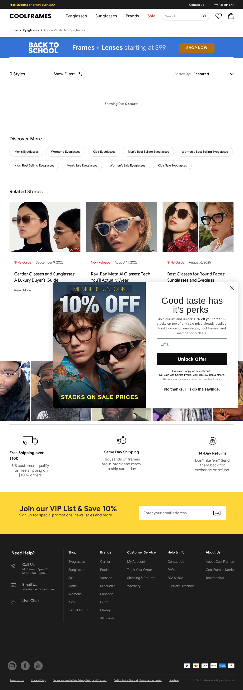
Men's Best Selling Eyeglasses (148, 152)
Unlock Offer (192, 359)
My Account (222, 4)
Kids (71, 602)
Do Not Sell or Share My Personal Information (138, 680)
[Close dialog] (232, 288)
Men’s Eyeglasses (26, 152)
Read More (22, 290)
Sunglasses (106, 16)
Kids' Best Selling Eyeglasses (34, 165)
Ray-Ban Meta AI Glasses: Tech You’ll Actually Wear (120, 277)
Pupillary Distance (181, 586)
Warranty (133, 586)
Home (13, 30)
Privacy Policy (38, 680)
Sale (152, 16)
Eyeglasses (76, 16)
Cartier (105, 561)
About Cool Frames (220, 561)
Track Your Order (139, 570)
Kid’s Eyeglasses (104, 152)
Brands (132, 16)
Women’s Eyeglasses (65, 152)
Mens (72, 586)
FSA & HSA (175, 578)
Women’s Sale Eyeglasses (127, 165)
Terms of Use (17, 680)
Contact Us (196, 4)
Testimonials (215, 578)
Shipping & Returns (141, 578)
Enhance (106, 594)
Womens (75, 594)
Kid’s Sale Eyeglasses (172, 165)
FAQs (172, 570)
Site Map (174, 680)
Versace (106, 578)
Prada (104, 570)
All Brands (107, 618)
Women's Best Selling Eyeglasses (205, 152)
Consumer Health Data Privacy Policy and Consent (80, 680)
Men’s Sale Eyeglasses (82, 165)
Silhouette (107, 586)
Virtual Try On (78, 610)
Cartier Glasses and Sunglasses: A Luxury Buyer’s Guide (44, 277)
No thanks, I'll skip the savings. (192, 389)
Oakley (105, 610)
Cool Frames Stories (220, 570)
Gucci (104, 602)
